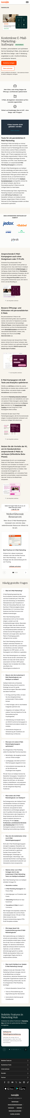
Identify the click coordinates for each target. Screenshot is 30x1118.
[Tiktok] (27, 1082)
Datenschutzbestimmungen (15, 1104)
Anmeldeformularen (11, 329)
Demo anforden (7, 68)
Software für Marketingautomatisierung (12, 1033)
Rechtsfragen (15, 1101)
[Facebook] (4, 1082)
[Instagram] (8, 1082)
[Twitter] (16, 1082)
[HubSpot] (5, 2)
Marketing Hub (5, 7)
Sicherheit (19, 1107)
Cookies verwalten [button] (15, 1114)
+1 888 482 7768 (15, 509)
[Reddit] (24, 1082)
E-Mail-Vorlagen (20, 269)
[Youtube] (12, 1082)
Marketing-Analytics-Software (18, 396)
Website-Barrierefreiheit (15, 1111)
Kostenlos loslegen (9, 63)
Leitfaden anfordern (15, 566)
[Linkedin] (20, 1082)
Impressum (11, 1107)
